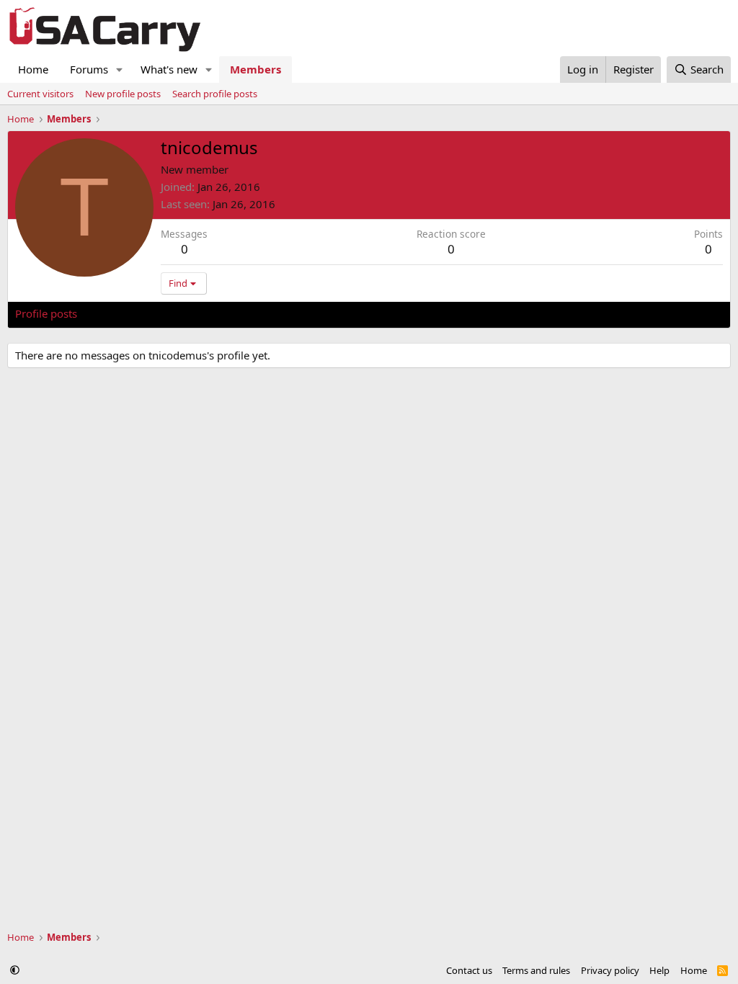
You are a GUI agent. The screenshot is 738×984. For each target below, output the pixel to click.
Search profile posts (214, 93)
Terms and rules (536, 970)
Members (255, 69)
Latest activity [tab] (125, 313)
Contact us (469, 970)
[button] (120, 69)
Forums (89, 69)
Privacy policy (610, 970)
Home (33, 69)
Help (659, 970)
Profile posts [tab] (46, 313)
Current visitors (40, 93)
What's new (169, 69)
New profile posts (123, 93)
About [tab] (246, 313)
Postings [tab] (195, 313)
